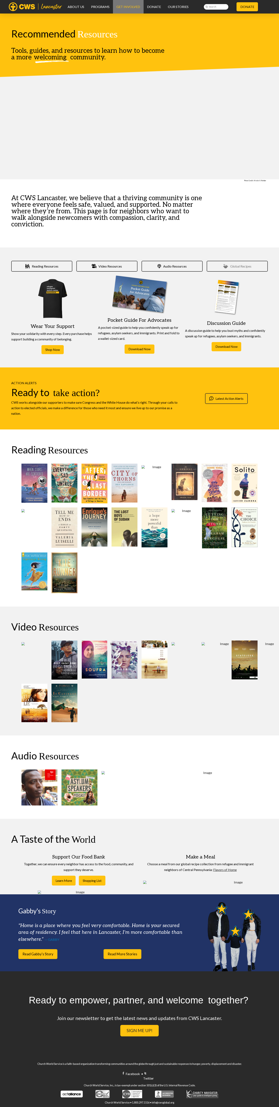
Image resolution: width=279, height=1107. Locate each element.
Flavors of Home (225, 870)
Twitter (148, 1078)
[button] (64, 881)
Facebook (133, 1074)
